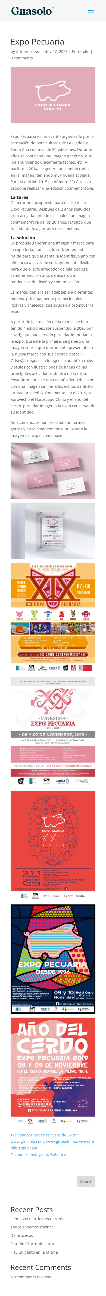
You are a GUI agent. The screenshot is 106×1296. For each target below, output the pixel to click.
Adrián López (28, 51)
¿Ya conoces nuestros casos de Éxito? (44, 1135)
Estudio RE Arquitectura (32, 1243)
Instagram (39, 1154)
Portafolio (80, 51)
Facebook (19, 1154)
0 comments (22, 58)
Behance (58, 1154)
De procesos (22, 1235)
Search (86, 1181)
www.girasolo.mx (61, 1141)
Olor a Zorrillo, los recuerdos (37, 1218)
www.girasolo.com (27, 1141)
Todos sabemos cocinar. (32, 1227)
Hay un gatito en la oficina (34, 1252)
